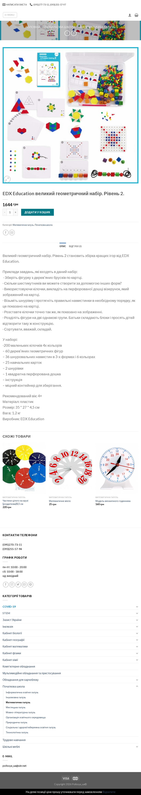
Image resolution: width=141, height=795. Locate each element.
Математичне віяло (60, 500)
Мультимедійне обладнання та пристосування (32, 673)
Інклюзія (8, 626)
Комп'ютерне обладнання (19, 666)
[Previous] (2, 478)
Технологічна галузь (17, 732)
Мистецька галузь (15, 707)
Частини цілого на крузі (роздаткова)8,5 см (15, 502)
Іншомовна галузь (16, 697)
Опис (62, 246)
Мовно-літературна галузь (20, 712)
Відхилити (108, 791)
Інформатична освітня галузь (22, 692)
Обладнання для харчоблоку (21, 679)
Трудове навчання (14, 740)
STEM (6, 613)
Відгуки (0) (75, 246)
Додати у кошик (37, 212)
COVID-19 (9, 606)
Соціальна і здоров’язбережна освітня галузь (31, 727)
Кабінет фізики (12, 653)
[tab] (62, 246)
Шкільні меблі (11, 746)
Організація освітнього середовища (26, 717)
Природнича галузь (16, 722)
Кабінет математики (15, 646)
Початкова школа (60, 27)
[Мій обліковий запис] (130, 15)
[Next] (138, 478)
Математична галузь (97, 27)
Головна (33, 27)
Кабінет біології (12, 633)
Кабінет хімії (10, 659)
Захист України (12, 619)
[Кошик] (136, 15)
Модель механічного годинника (113, 500)
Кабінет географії (13, 639)
